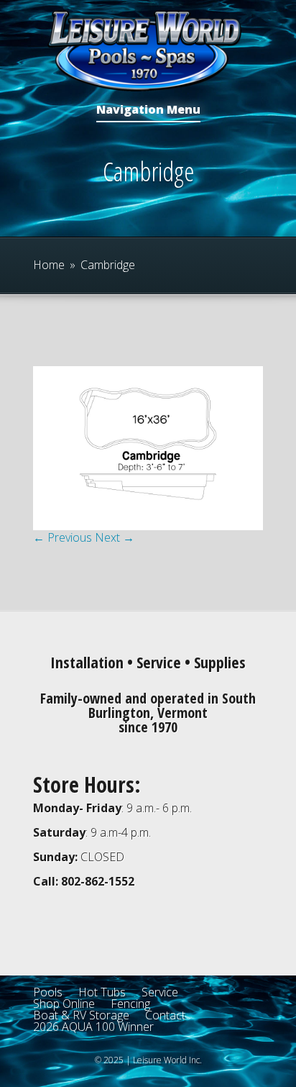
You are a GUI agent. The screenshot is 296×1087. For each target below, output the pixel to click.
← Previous (62, 537)
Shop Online (64, 1003)
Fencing (130, 1003)
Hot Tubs (102, 992)
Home (49, 265)
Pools (48, 992)
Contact (165, 1015)
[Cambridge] (148, 526)
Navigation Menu (148, 110)
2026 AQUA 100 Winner (93, 1026)
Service (160, 992)
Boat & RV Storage (81, 1015)
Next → (114, 537)
